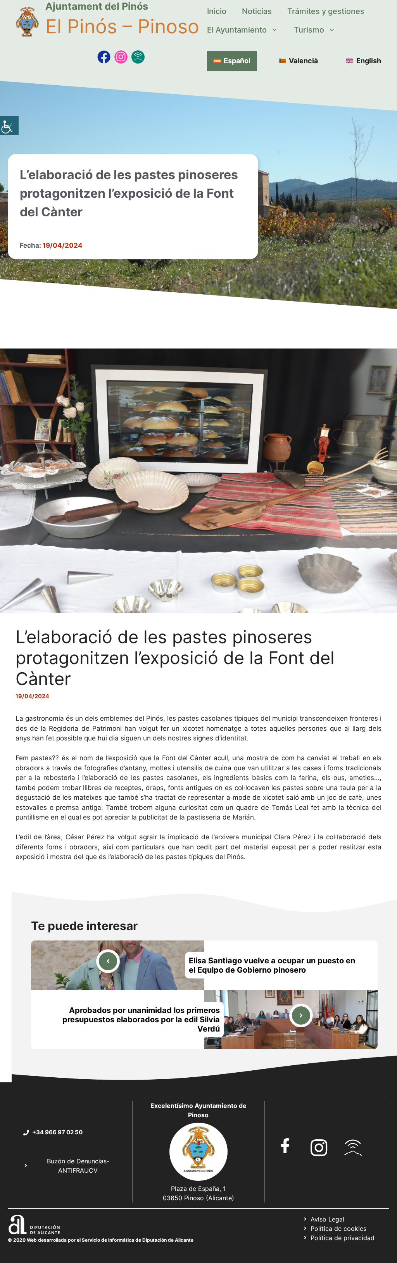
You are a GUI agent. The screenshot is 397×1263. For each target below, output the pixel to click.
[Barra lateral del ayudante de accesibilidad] (9, 125)
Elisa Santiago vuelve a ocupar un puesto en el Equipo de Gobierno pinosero (272, 965)
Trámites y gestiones (325, 11)
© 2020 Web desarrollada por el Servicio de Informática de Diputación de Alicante (100, 1240)
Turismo (309, 30)
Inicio (216, 11)
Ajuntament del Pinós (96, 6)
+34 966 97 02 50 (57, 1132)
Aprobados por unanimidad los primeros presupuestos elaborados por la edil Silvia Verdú (141, 1020)
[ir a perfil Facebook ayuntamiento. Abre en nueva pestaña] (285, 1145)
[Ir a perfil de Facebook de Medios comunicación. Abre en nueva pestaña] (103, 57)
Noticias (257, 11)
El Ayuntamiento (237, 30)
